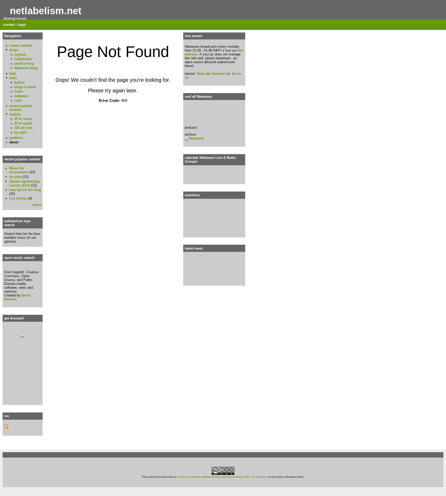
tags (12, 73)
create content (20, 45)
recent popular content (21, 108)
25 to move (23, 119)
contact (9, 25)
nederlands (23, 59)
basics (19, 82)
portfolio (16, 138)
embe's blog (24, 63)
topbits (14, 114)
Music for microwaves (18, 170)
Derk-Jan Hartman (211, 74)
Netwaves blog (25, 68)
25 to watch (23, 123)
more (37, 205)
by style (20, 132)
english (20, 54)
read (17, 100)
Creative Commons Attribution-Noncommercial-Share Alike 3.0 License (221, 476)
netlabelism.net (46, 10)
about (13, 142)
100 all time (23, 128)
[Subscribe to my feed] (6, 427)
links (13, 78)
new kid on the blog (25, 190)
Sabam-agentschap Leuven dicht (24, 183)
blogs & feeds (25, 87)
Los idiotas (18, 198)
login (22, 25)
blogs (13, 50)
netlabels (21, 96)
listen (18, 91)
